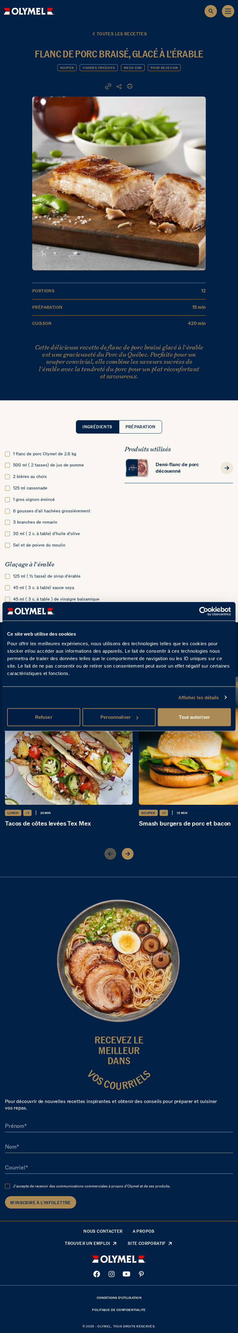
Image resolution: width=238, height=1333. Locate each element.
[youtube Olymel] (126, 1274)
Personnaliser (115, 717)
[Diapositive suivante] (127, 854)
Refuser (43, 717)
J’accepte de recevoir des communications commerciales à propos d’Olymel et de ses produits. (91, 1186)
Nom (10, 1147)
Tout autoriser (194, 717)
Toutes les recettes (122, 34)
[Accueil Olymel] (29, 11)
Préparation (141, 427)
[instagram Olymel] (111, 1274)
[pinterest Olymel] (141, 1274)
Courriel (15, 1167)
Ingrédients (97, 427)
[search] (211, 11)
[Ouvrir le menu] (228, 11)
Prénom (14, 1126)
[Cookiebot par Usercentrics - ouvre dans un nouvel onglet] (204, 611)
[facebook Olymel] (96, 1274)
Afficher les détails (198, 697)
